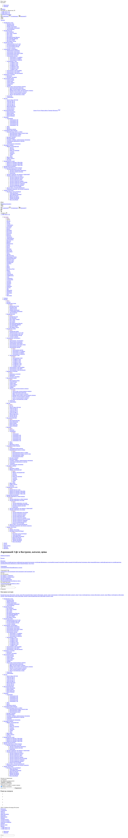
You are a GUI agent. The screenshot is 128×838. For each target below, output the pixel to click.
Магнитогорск (10, 255)
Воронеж (9, 235)
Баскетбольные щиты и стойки (20, 452)
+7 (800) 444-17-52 (5, 11)
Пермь (8, 267)
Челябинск (9, 291)
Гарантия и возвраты (6, 822)
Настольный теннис (14, 380)
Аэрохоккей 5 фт (5, 571)
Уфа (8, 288)
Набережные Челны (12, 257)
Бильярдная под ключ (14, 489)
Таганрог (9, 282)
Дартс (8, 567)
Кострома (9, 249)
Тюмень (9, 284)
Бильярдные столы (14, 306)
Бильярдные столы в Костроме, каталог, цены (19, 596)
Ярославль (9, 295)
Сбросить (9, 782)
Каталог (9, 302)
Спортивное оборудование (16, 448)
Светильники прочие (17, 350)
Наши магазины (5, 814)
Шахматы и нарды (17, 567)
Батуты (11, 406)
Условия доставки (5, 820)
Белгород (9, 227)
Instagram (6, 6)
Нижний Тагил (10, 259)
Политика (3, 815)
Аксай (8, 222)
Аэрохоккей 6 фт (13, 571)
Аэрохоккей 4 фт (22, 571)
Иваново (9, 241)
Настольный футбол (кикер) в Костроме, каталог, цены (37, 594)
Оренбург (9, 263)
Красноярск (9, 251)
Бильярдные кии (13, 316)
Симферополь (10, 275)
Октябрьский (10, 262)
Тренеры (3, 812)
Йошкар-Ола (10, 243)
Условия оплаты (5, 819)
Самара (8, 271)
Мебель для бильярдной (18, 472)
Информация (4, 816)
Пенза (8, 266)
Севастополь (10, 274)
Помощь (3, 818)
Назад (8, 218)
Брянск (8, 229)
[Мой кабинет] (1, 209)
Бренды (2, 826)
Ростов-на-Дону (11, 269)
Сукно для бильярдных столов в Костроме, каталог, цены (92, 594)
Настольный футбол (14, 420)
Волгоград (9, 231)
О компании (4, 810)
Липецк (8, 254)
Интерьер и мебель (14, 468)
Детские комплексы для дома (19, 503)
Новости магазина (7, 786)
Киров (8, 247)
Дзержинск (9, 237)
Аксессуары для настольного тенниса (21, 391)
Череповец (9, 292)
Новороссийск (10, 261)
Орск (8, 265)
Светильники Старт (17, 358)
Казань (8, 245)
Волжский (9, 233)
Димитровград (10, 238)
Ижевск (8, 242)
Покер (11, 567)
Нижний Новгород (11, 258)
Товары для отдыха (14, 529)
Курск (8, 253)
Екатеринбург (10, 239)
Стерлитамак (10, 279)
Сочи (8, 277)
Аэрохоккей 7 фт (30, 571)
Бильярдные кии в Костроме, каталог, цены (12, 594)
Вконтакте (6, 5)
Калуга (8, 246)
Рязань (8, 270)
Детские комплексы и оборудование (18, 499)
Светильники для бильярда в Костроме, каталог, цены (64, 594)
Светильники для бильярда (16, 340)
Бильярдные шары (14, 331)
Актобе (8, 223)
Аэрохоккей (15, 433)
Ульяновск (9, 286)
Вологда (9, 234)
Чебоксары (9, 290)
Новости (3, 811)
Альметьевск (10, 225)
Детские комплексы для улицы (20, 512)
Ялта (8, 294)
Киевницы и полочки (14, 374)
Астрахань (9, 226)
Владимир (9, 230)
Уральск (9, 287)
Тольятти (9, 283)
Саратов (9, 273)
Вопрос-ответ (4, 824)
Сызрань (9, 281)
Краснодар (9, 250)
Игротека (11, 429)
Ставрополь (10, 278)
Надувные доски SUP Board (19, 533)
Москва (8, 221)
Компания (3, 808)
